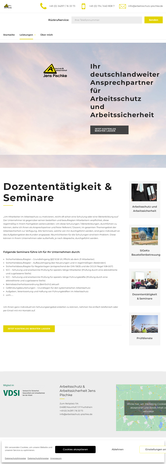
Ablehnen (118, 449)
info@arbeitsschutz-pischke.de (76, 414)
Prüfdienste (145, 338)
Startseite (9, 34)
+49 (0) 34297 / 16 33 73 (71, 410)
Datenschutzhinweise (15, 458)
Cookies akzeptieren (75, 449)
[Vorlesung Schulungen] (144, 280)
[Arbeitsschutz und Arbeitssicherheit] (144, 192)
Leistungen (26, 34)
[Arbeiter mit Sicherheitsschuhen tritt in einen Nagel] (144, 236)
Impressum (56, 458)
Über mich (46, 34)
